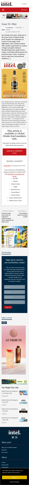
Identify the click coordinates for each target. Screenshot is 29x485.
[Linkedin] (3, 322)
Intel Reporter (10, 27)
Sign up (8, 307)
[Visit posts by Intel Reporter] (3, 29)
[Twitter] (5, 322)
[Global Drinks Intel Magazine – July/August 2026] (23, 392)
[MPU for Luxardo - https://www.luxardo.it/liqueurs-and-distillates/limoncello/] (14, 237)
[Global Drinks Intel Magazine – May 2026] (23, 410)
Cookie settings (14, 482)
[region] (14, 476)
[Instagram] (16, 437)
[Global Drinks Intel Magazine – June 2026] (23, 401)
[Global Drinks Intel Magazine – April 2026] (23, 419)
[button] (3, 9)
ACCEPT (14, 477)
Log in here (7, 165)
